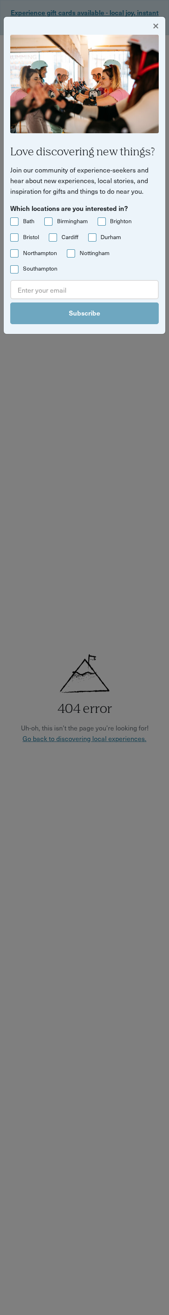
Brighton (121, 221)
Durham (110, 237)
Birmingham (72, 221)
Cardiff (70, 237)
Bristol (31, 237)
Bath (28, 221)
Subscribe (84, 313)
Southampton (40, 268)
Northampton (40, 253)
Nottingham (95, 253)
